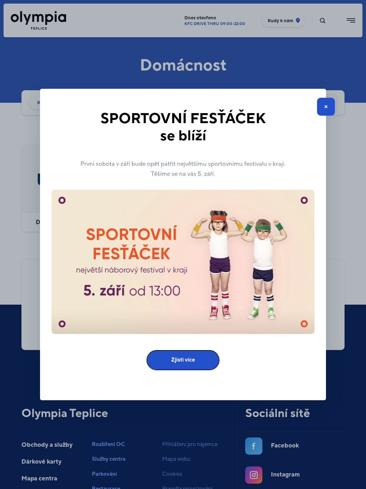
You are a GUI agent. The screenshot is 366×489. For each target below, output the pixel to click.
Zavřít (326, 107)
